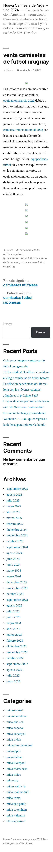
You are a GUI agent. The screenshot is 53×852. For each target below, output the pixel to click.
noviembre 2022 (17, 652)
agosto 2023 (14, 605)
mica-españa (14, 728)
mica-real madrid (17, 792)
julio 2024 (13, 559)
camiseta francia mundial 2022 (23, 130)
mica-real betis (16, 786)
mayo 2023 (13, 623)
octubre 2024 (14, 541)
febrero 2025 (14, 524)
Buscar (7, 324)
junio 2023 (13, 617)
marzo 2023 (14, 635)
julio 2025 (13, 500)
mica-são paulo (16, 804)
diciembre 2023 (16, 582)
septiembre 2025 (17, 489)
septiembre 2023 (17, 600)
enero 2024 (13, 576)
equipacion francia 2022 (18, 101)
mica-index (13, 739)
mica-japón (13, 751)
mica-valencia (15, 815)
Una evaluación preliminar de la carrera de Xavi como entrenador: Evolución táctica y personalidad (26, 407)
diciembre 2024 (16, 530)
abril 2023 (13, 629)
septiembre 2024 (17, 547)
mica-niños (13, 775)
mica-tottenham (16, 809)
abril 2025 (13, 512)
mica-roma (13, 798)
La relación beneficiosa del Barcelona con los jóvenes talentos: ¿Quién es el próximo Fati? (25, 390)
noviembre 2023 (17, 588)
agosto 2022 (14, 670)
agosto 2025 (14, 495)
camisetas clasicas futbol (20, 258)
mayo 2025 (13, 506)
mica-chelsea (15, 722)
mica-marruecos (16, 769)
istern (10, 70)
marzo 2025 (14, 518)
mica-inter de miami (19, 745)
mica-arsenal (14, 710)
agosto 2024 (14, 553)
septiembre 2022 (17, 664)
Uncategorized (15, 254)
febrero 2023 (14, 640)
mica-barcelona (16, 716)
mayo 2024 (13, 570)
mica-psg (12, 780)
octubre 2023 (14, 594)
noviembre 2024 (17, 535)
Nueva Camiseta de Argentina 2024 (22, 839)
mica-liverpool (15, 763)
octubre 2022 (14, 658)
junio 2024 (13, 565)
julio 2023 (13, 611)
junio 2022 (13, 681)
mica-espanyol (15, 734)
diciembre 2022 (16, 646)
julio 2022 (13, 675)
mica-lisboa (14, 757)
